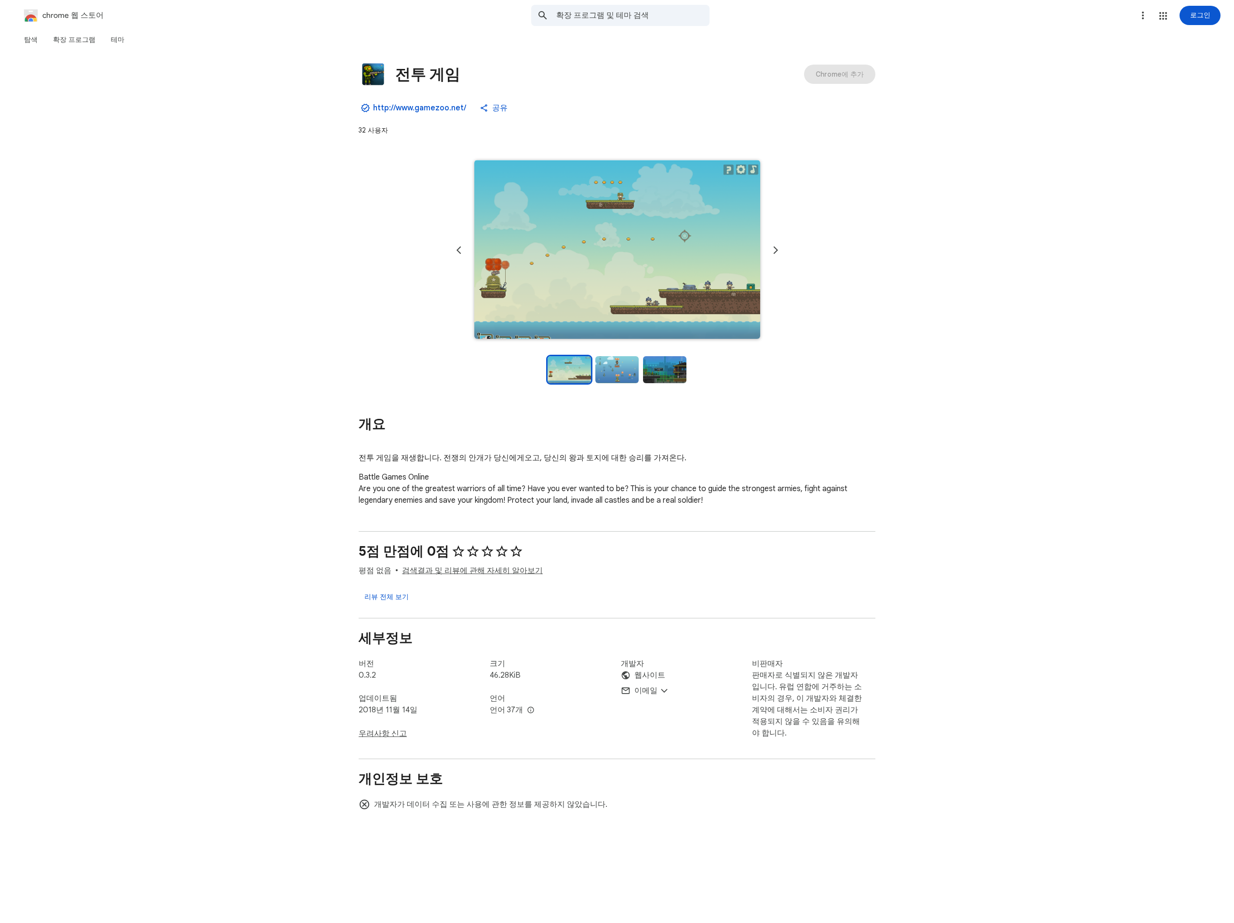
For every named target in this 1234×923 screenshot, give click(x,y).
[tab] (30, 39)
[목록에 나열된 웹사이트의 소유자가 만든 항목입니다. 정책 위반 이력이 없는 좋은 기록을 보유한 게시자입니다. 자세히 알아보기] (365, 108)
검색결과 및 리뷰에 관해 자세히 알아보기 (472, 570)
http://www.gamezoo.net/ (419, 108)
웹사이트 (649, 675)
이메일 (645, 691)
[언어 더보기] (531, 710)
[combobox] (633, 15)
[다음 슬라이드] (775, 250)
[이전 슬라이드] (459, 250)
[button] (1163, 16)
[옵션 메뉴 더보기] (1143, 15)
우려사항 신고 (383, 733)
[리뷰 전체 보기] (387, 596)
